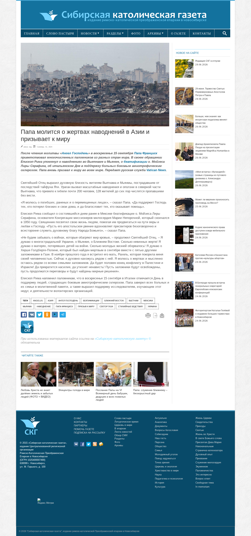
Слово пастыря (122, 418)
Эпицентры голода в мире (74, 390)
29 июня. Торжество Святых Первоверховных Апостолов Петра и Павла (210, 92)
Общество (160, 446)
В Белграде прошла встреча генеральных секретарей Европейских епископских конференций (210, 287)
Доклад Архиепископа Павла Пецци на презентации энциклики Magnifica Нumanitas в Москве (212, 149)
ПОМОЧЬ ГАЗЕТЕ (84, 429)
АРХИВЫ (154, 33)
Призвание (201, 458)
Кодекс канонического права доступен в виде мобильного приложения (210, 230)
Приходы (200, 426)
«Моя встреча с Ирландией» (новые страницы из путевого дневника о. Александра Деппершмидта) (210, 177)
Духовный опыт (204, 454)
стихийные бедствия (130, 306)
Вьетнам (133, 300)
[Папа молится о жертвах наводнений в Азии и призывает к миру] (95, 84)
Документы (161, 426)
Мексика (148, 300)
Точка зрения (162, 462)
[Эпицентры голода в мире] (76, 376)
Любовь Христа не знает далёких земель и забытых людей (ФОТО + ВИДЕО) (37, 393)
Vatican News (156, 170)
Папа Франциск (145, 153)
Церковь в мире (123, 425)
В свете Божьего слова (209, 438)
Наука (158, 474)
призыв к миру (86, 306)
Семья (158, 450)
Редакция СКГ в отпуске (207, 61)
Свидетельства (204, 422)
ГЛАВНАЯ (32, 33)
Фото (117, 442)
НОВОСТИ (89, 33)
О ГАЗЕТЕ (178, 33)
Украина (152, 306)
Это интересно (204, 474)
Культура (160, 486)
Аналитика (161, 422)
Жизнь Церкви (203, 418)
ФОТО (136, 33)
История (159, 482)
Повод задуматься (165, 458)
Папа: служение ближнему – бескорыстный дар (150, 392)
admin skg (28, 147)
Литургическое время (126, 421)
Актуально (161, 418)
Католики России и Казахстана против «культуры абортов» (211, 257)
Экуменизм (202, 466)
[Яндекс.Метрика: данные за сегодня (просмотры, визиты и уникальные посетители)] (45, 501)
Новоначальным (205, 446)
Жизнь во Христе (205, 434)
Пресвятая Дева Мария (208, 442)
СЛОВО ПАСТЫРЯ (60, 33)
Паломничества (204, 470)
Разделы (119, 438)
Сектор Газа (106, 306)
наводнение (44, 306)
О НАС (77, 418)
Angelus (38, 300)
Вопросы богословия (166, 430)
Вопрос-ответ (203, 478)
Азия (50, 300)
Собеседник (161, 434)
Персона (159, 442)
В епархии (120, 428)
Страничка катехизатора (209, 450)
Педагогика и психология (169, 478)
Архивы (118, 445)
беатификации (135, 161)
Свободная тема (205, 482)
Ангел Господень (75, 153)
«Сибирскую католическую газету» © (123, 338)
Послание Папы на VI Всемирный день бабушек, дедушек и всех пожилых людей (112, 395)
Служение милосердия (208, 462)
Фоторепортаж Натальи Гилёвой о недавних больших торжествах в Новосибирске (212, 313)
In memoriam (202, 486)
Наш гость (160, 438)
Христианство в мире (167, 470)
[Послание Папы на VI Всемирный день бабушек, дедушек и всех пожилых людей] (113, 376)
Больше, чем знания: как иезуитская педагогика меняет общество (211, 119)
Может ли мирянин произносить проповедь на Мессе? (212, 201)
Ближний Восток (114, 300)
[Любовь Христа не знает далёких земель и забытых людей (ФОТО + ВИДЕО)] (38, 376)
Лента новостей (123, 431)
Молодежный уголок (166, 454)
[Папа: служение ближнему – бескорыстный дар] (151, 376)
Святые (200, 430)
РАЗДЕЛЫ (114, 33)
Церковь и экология (166, 466)
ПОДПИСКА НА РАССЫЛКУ (89, 432)
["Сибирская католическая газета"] (125, 15)
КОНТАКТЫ (202, 33)
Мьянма (27, 306)
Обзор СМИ (120, 435)
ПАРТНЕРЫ (80, 425)
